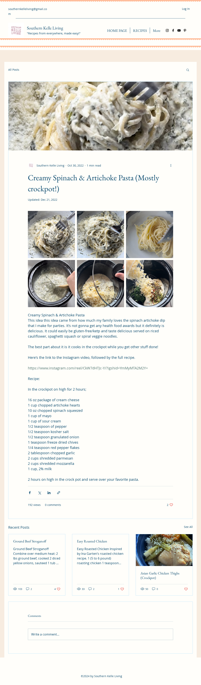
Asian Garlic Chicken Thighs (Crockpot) (160, 575)
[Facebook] (173, 30)
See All (188, 527)
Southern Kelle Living (45, 28)
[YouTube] (179, 30)
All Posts (13, 69)
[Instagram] (167, 30)
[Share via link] (58, 493)
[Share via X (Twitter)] (39, 493)
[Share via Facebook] (30, 493)
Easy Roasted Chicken (92, 541)
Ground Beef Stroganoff (29, 541)
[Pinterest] (185, 30)
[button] (188, 69)
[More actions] (170, 165)
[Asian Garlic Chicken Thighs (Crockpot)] (164, 550)
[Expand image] (51, 234)
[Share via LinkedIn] (49, 493)
